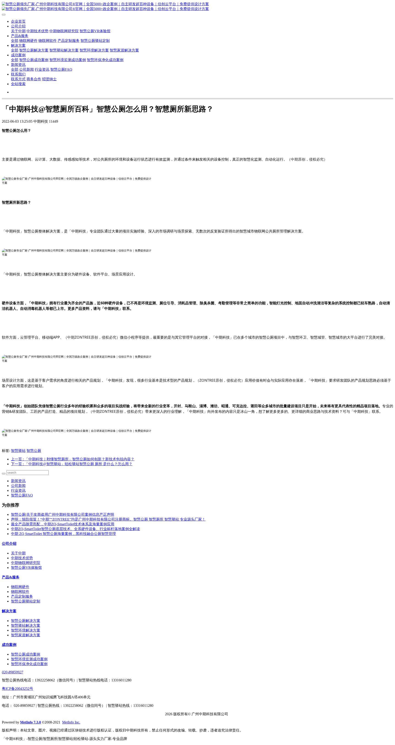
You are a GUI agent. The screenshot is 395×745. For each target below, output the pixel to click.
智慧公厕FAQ (61, 69)
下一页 (71, 464)
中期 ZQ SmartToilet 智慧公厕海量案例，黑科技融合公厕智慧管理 (63, 534)
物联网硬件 (28, 41)
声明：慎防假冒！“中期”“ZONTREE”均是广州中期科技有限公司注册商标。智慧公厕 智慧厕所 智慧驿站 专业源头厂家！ (108, 519)
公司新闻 (26, 69)
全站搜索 (18, 84)
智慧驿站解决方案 (64, 50)
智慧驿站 (18, 451)
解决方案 (18, 45)
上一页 (72, 459)
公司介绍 (18, 26)
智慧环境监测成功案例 (67, 60)
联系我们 (18, 74)
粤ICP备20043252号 (17, 689)
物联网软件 (47, 41)
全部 (14, 41)
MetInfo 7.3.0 (30, 722)
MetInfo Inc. (71, 722)
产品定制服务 (69, 41)
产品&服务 (19, 36)
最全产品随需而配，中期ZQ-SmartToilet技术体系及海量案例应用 (62, 524)
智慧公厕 (34, 451)
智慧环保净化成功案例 (105, 60)
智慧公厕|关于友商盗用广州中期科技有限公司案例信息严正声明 (62, 514)
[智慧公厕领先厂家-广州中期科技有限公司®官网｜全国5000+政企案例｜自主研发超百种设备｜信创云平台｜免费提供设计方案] (197, 6)
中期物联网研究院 (64, 31)
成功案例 (18, 55)
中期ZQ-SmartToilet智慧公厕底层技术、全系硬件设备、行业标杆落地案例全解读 (75, 529)
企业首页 (18, 21)
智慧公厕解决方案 (33, 50)
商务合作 (34, 79)
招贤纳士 (49, 79)
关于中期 (18, 31)
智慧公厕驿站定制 (95, 41)
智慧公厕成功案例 (33, 60)
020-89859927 (12, 672)
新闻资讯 (18, 65)
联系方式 (18, 79)
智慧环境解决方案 (94, 50)
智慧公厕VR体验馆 (95, 31)
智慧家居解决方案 (124, 50)
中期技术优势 (37, 31)
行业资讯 (42, 69)
